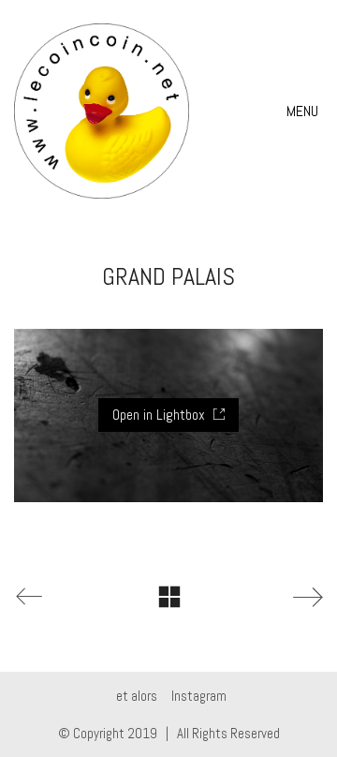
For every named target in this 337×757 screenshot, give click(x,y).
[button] (304, 111)
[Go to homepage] (101, 111)
